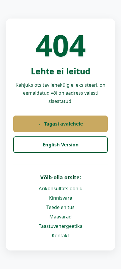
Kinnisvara (60, 198)
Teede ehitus (60, 207)
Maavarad (60, 216)
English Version (61, 144)
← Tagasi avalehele (60, 124)
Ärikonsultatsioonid (61, 188)
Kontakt (60, 235)
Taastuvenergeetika (61, 226)
